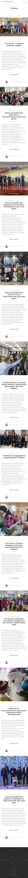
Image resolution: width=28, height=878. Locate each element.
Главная (14, 866)
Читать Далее (14, 74)
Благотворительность (14, 875)
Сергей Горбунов (14, 850)
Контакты (14, 873)
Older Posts (23, 843)
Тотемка (16, 41)
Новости (11, 41)
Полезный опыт (14, 870)
